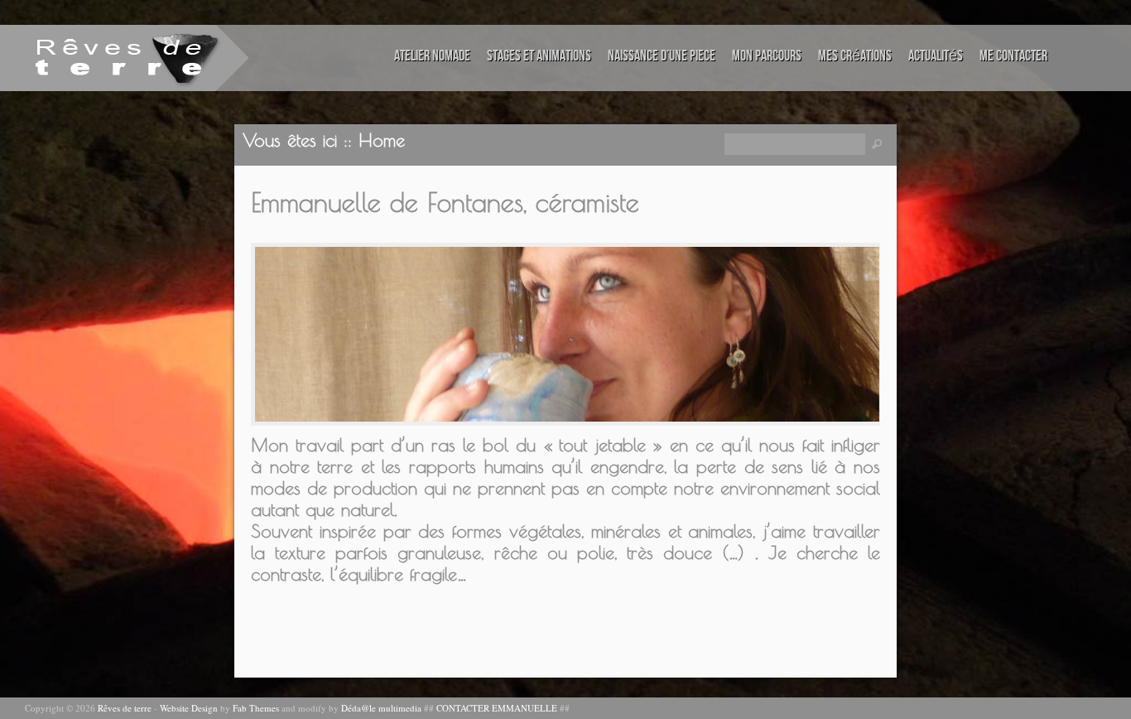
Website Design (189, 708)
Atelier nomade (432, 56)
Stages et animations (539, 56)
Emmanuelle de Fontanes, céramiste (445, 202)
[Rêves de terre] (103, 56)
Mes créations (855, 56)
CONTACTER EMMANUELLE (496, 708)
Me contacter (1013, 56)
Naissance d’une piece (661, 56)
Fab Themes (256, 708)
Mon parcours (766, 56)
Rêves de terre (125, 708)
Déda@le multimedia (381, 708)
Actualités (935, 56)
